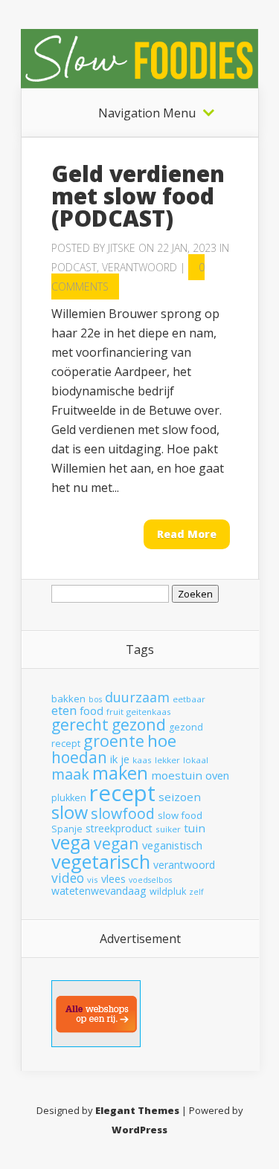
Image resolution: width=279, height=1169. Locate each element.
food (91, 710)
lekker (167, 759)
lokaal (195, 759)
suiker (168, 829)
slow (69, 812)
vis (92, 879)
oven (217, 775)
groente (113, 740)
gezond (139, 724)
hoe (161, 740)
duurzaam (137, 697)
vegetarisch (100, 861)
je (125, 758)
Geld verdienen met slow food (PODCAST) (138, 195)
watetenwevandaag (99, 891)
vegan (116, 843)
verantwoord (184, 865)
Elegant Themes (137, 1110)
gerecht (80, 724)
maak (70, 774)
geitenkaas (148, 711)
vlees (113, 879)
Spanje (67, 829)
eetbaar (189, 699)
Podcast (74, 267)
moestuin (176, 775)
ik (114, 758)
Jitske (121, 248)
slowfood (123, 813)
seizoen (179, 796)
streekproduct (119, 828)
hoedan (79, 757)
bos (95, 699)
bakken (68, 698)
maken (120, 773)
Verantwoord (139, 267)
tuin (194, 827)
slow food (180, 815)
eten (64, 710)
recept (122, 793)
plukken (68, 797)
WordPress (139, 1129)
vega (71, 842)
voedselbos (150, 880)
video (67, 878)
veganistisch (172, 845)
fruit (115, 711)
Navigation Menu (147, 113)
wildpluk (168, 891)
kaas (142, 759)
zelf (196, 892)
